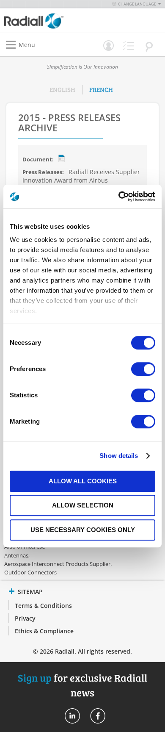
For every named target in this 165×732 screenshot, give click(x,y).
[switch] (143, 370)
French (101, 89)
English (62, 89)
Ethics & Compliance (44, 631)
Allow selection (82, 505)
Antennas (16, 555)
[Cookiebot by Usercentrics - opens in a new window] (118, 196)
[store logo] (45, 20)
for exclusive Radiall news (82, 685)
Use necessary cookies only (82, 529)
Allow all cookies (83, 481)
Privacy (25, 618)
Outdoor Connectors (30, 572)
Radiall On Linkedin (72, 716)
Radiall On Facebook (97, 716)
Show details (118, 455)
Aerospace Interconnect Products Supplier (57, 564)
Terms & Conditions (43, 606)
